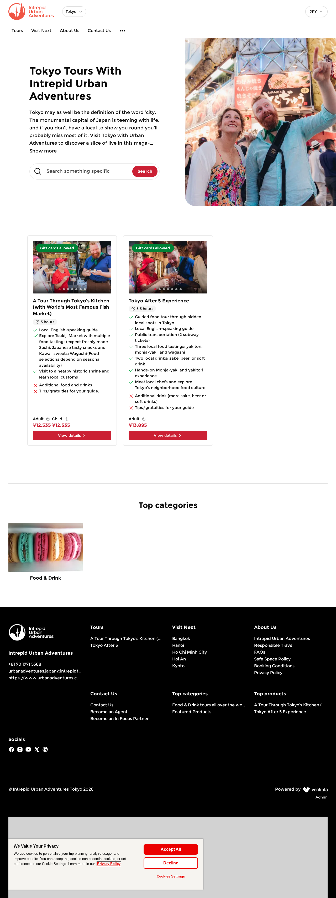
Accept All (171, 849)
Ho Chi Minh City (189, 652)
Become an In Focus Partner (119, 718)
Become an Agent (109, 711)
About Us (69, 30)
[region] (105, 864)
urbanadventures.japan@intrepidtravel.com (53, 671)
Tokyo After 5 (104, 645)
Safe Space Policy (272, 659)
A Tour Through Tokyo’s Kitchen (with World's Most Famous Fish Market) (127, 638)
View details (69, 435)
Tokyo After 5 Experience (280, 711)
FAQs (259, 652)
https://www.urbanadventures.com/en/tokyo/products (67, 677)
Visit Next (41, 30)
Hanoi (178, 645)
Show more (43, 151)
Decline (170, 863)
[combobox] (316, 11)
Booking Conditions (274, 665)
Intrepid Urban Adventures (282, 638)
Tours (17, 30)
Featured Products (191, 711)
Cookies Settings (171, 876)
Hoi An (179, 659)
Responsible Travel (273, 645)
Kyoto (178, 665)
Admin (322, 797)
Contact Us (99, 30)
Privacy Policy (268, 672)
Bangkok (181, 638)
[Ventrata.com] (314, 789)
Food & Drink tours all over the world (209, 704)
